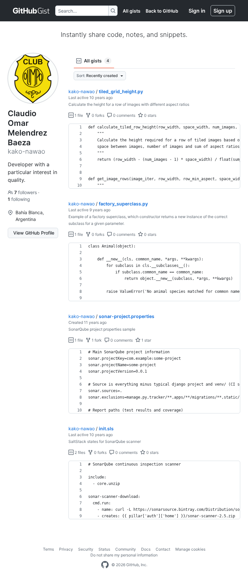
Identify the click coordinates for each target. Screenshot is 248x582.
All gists (131, 11)
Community (125, 549)
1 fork (96, 340)
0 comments (123, 115)
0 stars (149, 115)
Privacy (66, 549)
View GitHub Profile (33, 233)
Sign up (222, 10)
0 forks (97, 115)
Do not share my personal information (124, 555)
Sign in (197, 10)
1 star (145, 340)
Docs (145, 549)
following (19, 199)
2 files (79, 452)
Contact (163, 549)
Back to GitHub (162, 11)
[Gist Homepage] (31, 11)
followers (26, 192)
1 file (78, 115)
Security (85, 549)
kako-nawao (81, 91)
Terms (48, 549)
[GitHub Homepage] (105, 565)
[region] (154, 156)
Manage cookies (190, 549)
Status (104, 549)
